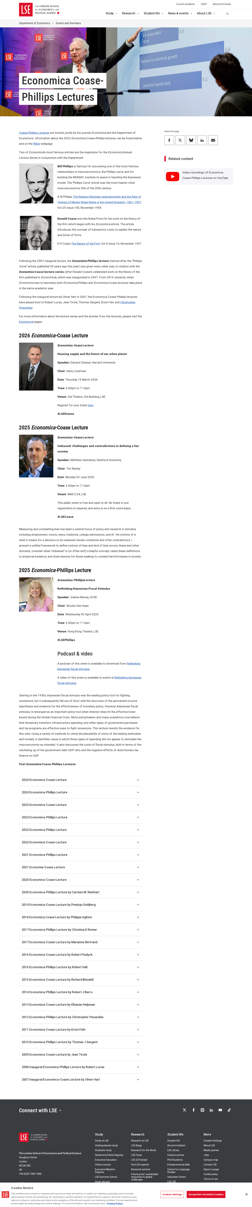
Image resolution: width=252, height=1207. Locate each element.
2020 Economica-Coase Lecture (44, 879)
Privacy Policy (115, 1203)
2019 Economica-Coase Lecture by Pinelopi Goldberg (59, 904)
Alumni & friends (222, 4)
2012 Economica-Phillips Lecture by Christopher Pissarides (63, 1017)
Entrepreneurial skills (178, 1164)
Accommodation (176, 1145)
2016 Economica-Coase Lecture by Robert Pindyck (57, 954)
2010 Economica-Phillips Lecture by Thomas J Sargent (60, 1042)
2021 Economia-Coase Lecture (43, 867)
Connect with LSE (38, 1110)
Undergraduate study (106, 1145)
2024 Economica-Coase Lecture (44, 780)
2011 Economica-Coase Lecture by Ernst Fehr (54, 1029)
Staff (204, 4)
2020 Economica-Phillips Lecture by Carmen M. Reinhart (60, 892)
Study (110, 13)
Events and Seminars (68, 23)
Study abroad (102, 1181)
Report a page (211, 1169)
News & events (178, 13)
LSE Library (173, 1150)
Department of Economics (34, 23)
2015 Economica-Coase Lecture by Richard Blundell (57, 979)
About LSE (204, 13)
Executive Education (106, 1159)
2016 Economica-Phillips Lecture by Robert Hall (54, 967)
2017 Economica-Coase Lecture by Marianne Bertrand (59, 942)
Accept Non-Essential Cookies (206, 1194)
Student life (152, 13)
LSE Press (136, 1155)
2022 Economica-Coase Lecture (44, 842)
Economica (26, 321)
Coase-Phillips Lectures (34, 132)
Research (128, 13)
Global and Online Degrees (109, 1155)
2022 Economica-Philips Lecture (44, 830)
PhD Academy (175, 1159)
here (90, 405)
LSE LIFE (171, 1181)
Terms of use (211, 1179)
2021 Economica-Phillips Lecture (44, 854)
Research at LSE (140, 1140)
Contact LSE (210, 1164)
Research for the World (143, 1150)
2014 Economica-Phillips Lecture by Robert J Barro (57, 992)
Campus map (211, 1159)
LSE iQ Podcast (139, 1159)
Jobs (206, 1155)
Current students (185, 4)
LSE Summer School (106, 1177)
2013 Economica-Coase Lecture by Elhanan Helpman (58, 1004)
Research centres (140, 1169)
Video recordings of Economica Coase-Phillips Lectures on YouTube (205, 175)
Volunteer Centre (176, 1177)
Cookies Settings (213, 1140)
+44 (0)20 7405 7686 (30, 1173)
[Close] (246, 1194)
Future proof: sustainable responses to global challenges (144, 1177)
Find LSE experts (140, 1164)
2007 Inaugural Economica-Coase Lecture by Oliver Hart (61, 1079)
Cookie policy (211, 1174)
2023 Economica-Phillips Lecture (44, 817)
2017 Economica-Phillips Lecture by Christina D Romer (59, 929)
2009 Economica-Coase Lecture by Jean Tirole (54, 1054)
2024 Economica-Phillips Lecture (44, 792)
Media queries (211, 1150)
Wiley (36, 143)
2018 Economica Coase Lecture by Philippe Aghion (57, 917)
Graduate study (103, 1150)
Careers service (175, 1155)
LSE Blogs (136, 1145)
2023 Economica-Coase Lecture (44, 805)
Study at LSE (102, 1140)
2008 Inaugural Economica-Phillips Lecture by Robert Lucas (63, 1067)
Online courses (103, 1164)
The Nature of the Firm (85, 243)
